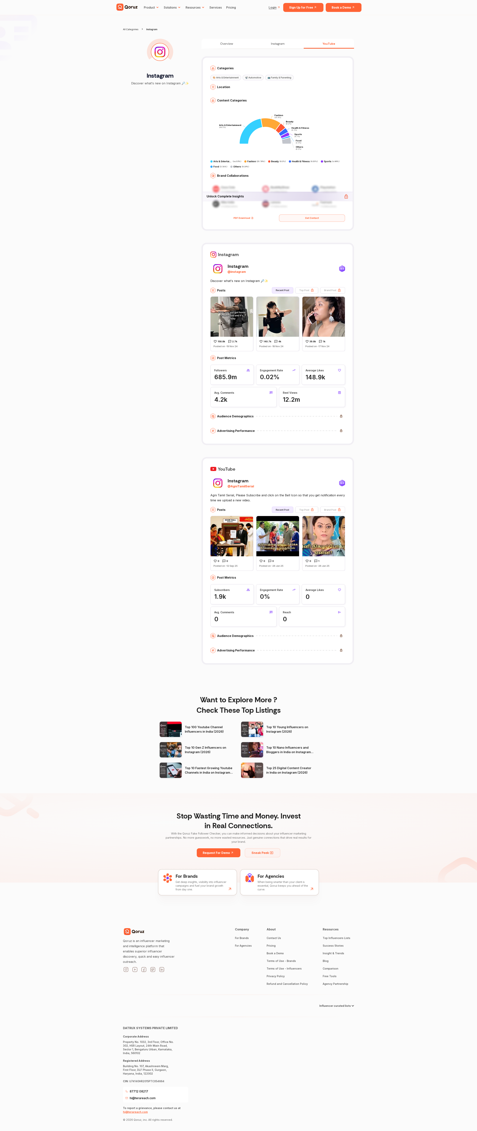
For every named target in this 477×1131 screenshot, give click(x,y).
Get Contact (312, 218)
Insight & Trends (333, 953)
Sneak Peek (260, 853)
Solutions (170, 7)
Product (149, 7)
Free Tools (330, 976)
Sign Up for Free (301, 7)
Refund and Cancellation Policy (287, 983)
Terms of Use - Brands (281, 960)
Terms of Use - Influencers (284, 968)
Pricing (231, 7)
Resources (193, 7)
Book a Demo (341, 7)
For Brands (242, 938)
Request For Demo (216, 853)
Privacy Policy (276, 976)
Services (215, 7)
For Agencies (243, 945)
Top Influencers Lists (336, 938)
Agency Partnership (335, 983)
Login (273, 7)
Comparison (330, 968)
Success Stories (333, 945)
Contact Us (274, 938)
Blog (325, 960)
